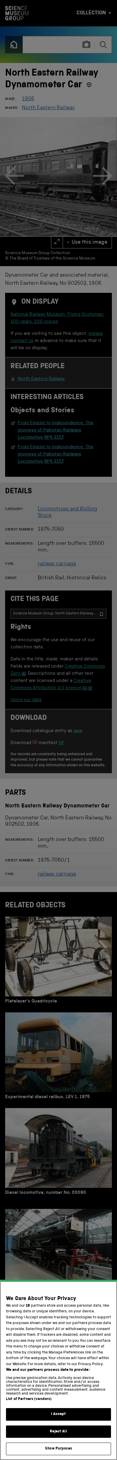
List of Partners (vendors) (29, 1399)
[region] (58, 1370)
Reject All (58, 1432)
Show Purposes (58, 1449)
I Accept (58, 1414)
